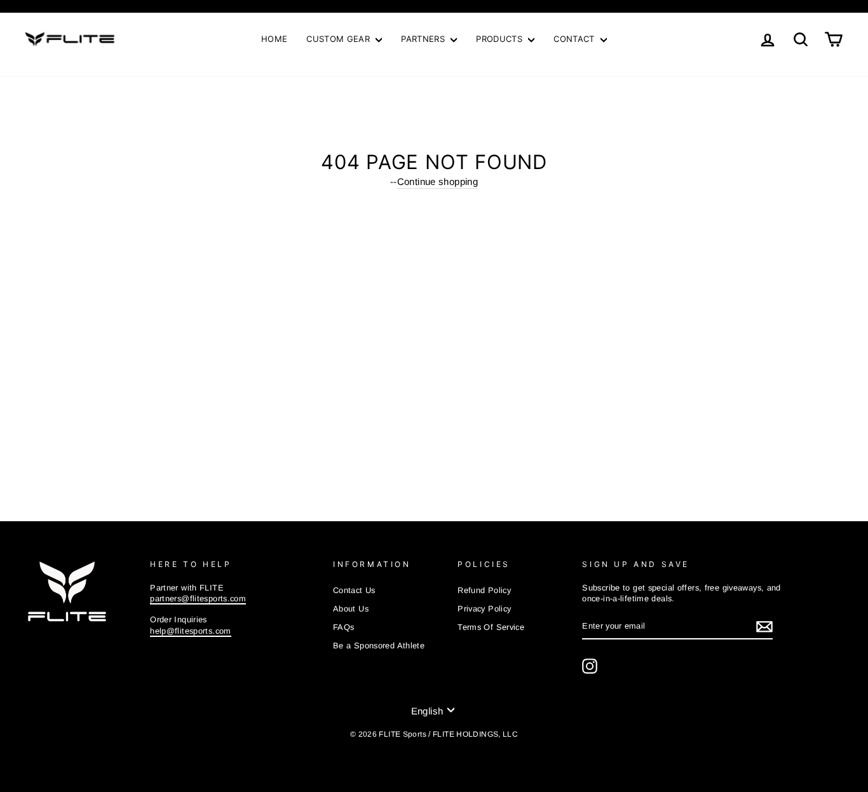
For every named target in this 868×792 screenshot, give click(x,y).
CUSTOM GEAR (339, 39)
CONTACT (575, 39)
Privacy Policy (484, 608)
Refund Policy (484, 590)
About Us (351, 608)
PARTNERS (424, 39)
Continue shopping (437, 181)
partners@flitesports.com (198, 598)
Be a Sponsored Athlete (378, 645)
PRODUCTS (500, 39)
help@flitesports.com (190, 631)
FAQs (344, 627)
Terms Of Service (491, 627)
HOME (274, 39)
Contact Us (354, 590)
